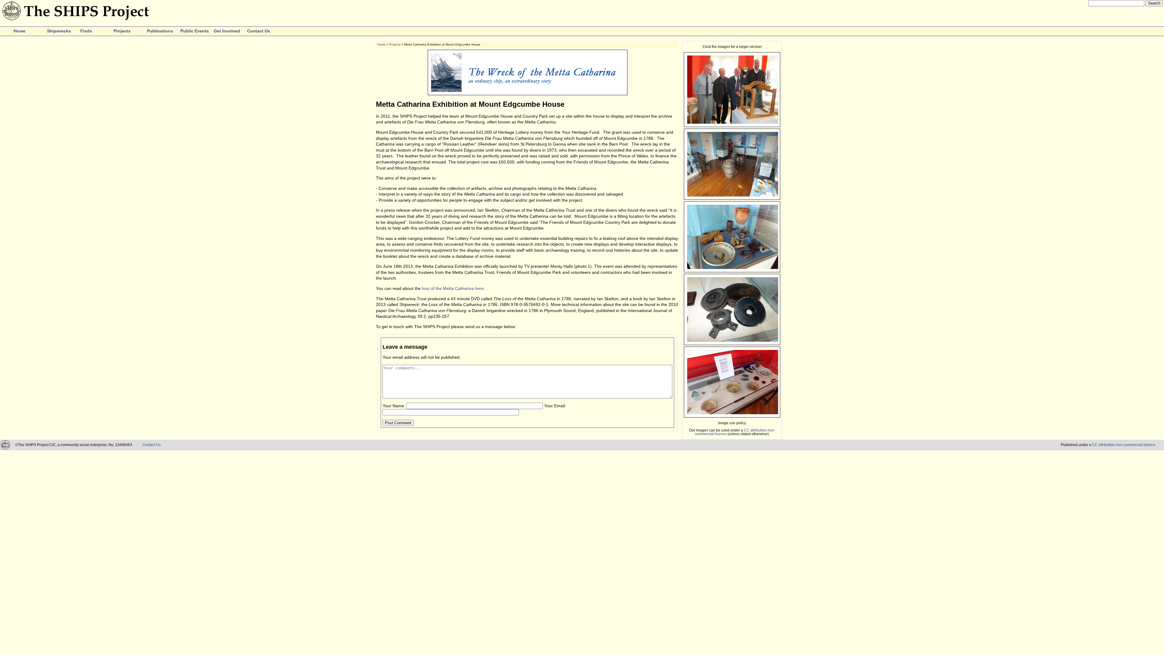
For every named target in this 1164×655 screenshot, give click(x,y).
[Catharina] (732, 122)
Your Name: (394, 405)
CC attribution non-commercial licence (1123, 445)
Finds (86, 31)
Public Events (194, 31)
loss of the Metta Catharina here (453, 288)
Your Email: (555, 405)
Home (19, 31)
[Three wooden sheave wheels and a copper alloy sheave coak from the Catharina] (732, 340)
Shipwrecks (59, 31)
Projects (122, 31)
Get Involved (227, 31)
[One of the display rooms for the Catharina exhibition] (732, 194)
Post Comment (398, 423)
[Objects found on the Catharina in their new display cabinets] (732, 267)
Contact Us (258, 31)
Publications (160, 31)
